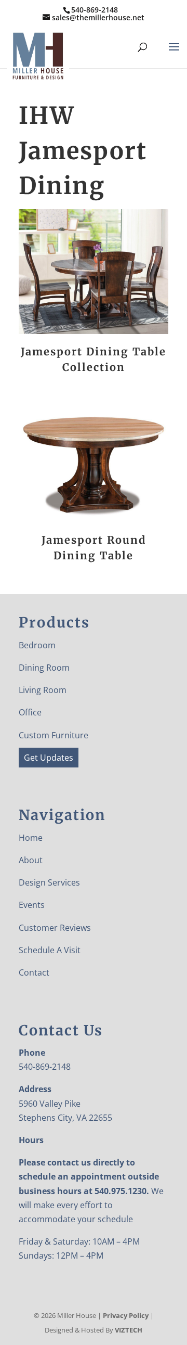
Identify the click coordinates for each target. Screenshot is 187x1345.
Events (32, 905)
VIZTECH (128, 1330)
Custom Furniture (53, 735)
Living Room (42, 690)
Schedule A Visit (50, 950)
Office (30, 712)
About (31, 860)
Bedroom (37, 645)
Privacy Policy (126, 1315)
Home (31, 837)
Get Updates (48, 757)
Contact (34, 972)
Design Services (49, 882)
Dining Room (44, 667)
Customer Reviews (55, 927)
